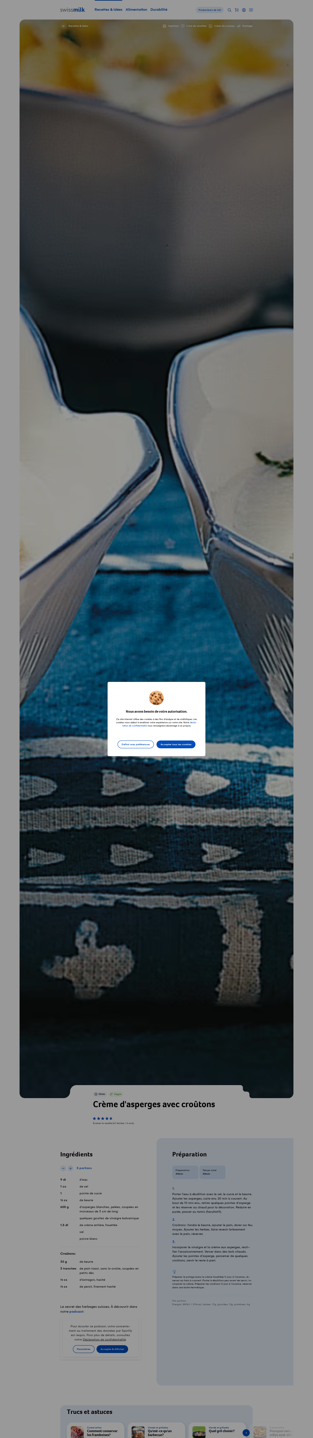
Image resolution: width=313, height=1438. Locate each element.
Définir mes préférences (136, 744)
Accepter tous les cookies (176, 744)
